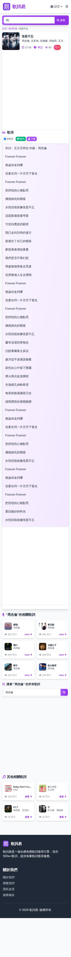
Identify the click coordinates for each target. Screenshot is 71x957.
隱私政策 (9, 889)
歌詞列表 (13, 28)
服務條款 (9, 895)
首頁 (4, 28)
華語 (40, 47)
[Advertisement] (35, 91)
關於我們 (9, 877)
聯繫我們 (9, 883)
